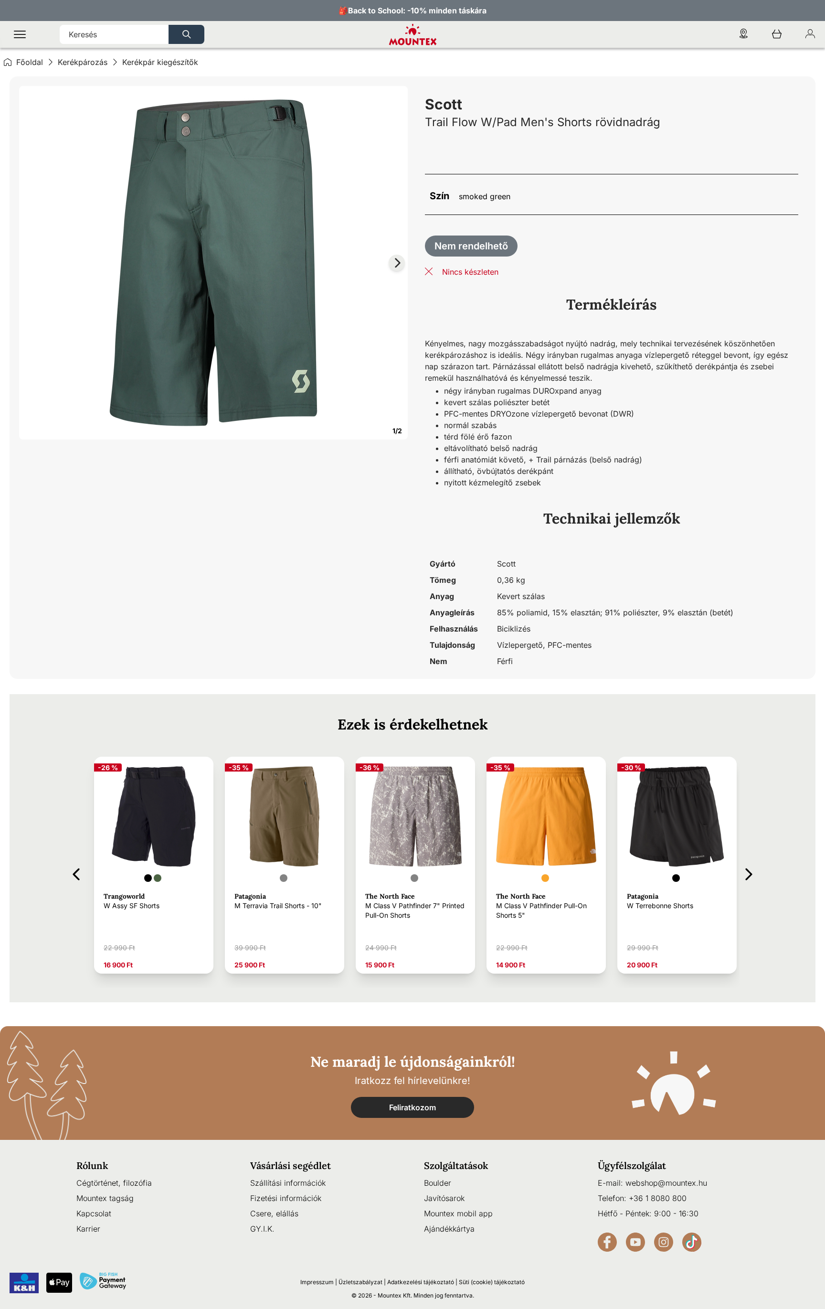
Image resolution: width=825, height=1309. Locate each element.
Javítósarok (444, 1198)
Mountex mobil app (458, 1213)
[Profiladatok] (810, 35)
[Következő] (749, 873)
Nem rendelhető (471, 246)
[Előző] (76, 873)
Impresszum (317, 1282)
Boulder (437, 1183)
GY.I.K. (262, 1229)
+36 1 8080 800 (658, 1198)
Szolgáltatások (456, 1165)
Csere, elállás (274, 1213)
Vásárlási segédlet (290, 1165)
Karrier (88, 1229)
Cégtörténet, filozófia (114, 1183)
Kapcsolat (93, 1213)
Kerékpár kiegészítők (160, 62)
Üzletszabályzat (360, 1282)
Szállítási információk (288, 1183)
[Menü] (20, 35)
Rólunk (92, 1165)
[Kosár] (777, 35)
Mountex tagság (105, 1198)
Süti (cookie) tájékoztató (492, 1282)
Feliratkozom (412, 1107)
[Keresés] (186, 34)
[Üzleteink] (743, 35)
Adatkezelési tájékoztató (420, 1282)
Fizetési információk (285, 1198)
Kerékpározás (82, 62)
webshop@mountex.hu (666, 1183)
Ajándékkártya (449, 1229)
